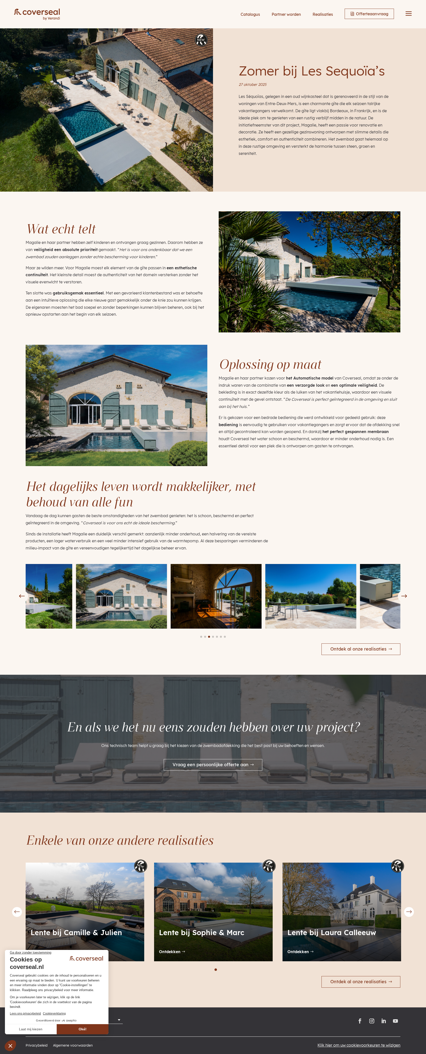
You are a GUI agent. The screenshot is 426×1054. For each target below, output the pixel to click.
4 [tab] (215, 969)
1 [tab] (199, 969)
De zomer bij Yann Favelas (335, 932)
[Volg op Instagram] (372, 1021)
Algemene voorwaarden (73, 1046)
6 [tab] (226, 969)
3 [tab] (210, 969)
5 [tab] (221, 969)
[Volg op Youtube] (395, 1021)
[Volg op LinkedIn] (384, 1021)
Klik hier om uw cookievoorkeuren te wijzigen (359, 1045)
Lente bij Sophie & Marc (73, 932)
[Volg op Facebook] (360, 1021)
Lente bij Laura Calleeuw (203, 932)
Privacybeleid (37, 1046)
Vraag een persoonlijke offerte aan (210, 764)
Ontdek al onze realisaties (358, 649)
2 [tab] (205, 969)
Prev (17, 912)
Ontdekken (169, 951)
